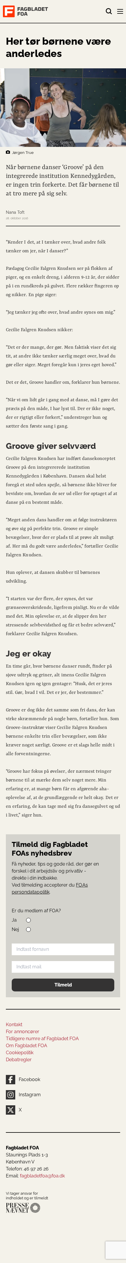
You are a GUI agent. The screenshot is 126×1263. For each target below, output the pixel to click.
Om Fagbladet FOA (26, 1045)
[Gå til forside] (54, 11)
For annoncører (22, 1031)
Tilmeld (63, 985)
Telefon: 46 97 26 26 (27, 1169)
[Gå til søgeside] (109, 11)
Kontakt (14, 1024)
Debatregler (19, 1059)
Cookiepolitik (19, 1052)
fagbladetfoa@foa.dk (42, 1176)
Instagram (30, 1094)
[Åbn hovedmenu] (120, 12)
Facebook (29, 1079)
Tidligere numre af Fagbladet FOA (42, 1038)
